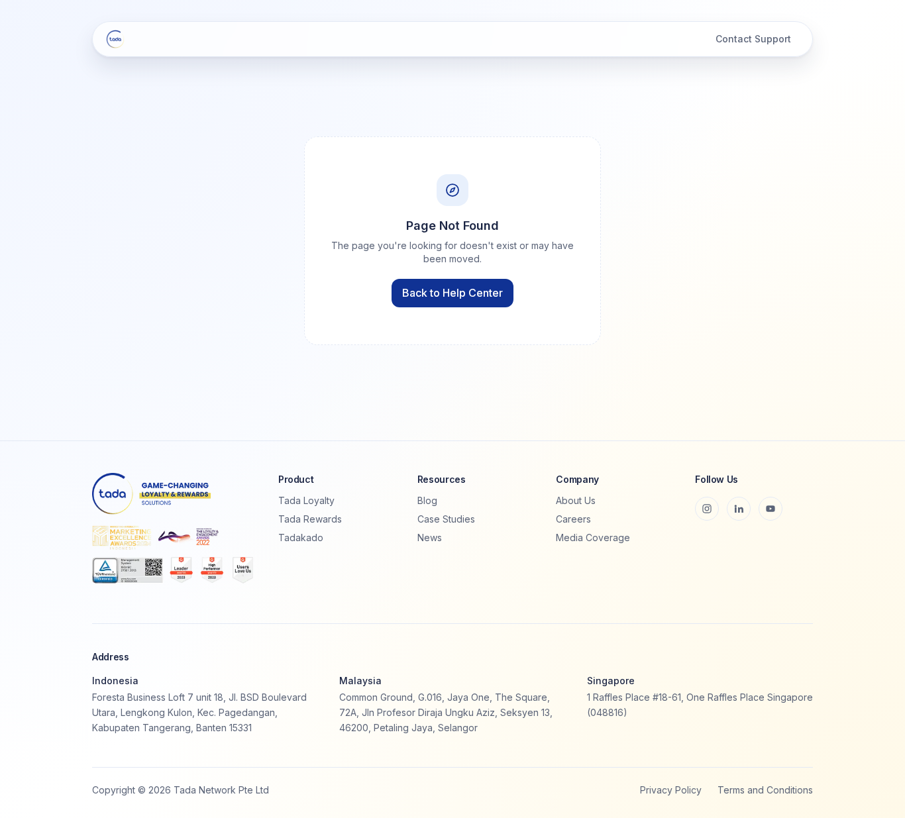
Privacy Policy (671, 789)
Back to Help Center (452, 292)
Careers (573, 519)
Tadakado (300, 537)
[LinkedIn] (739, 509)
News (429, 537)
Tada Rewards (310, 519)
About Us (576, 500)
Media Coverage (593, 537)
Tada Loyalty (306, 500)
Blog (427, 500)
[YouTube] (770, 509)
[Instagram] (707, 509)
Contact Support (753, 38)
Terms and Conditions (765, 789)
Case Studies (446, 519)
